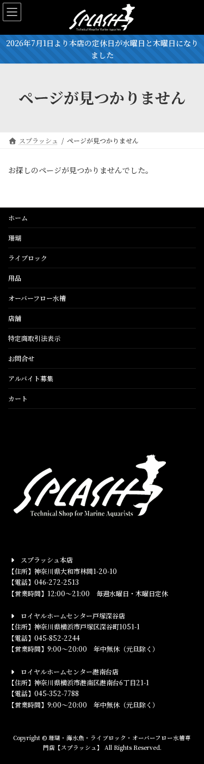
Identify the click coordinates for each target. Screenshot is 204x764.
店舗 (14, 318)
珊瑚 (14, 237)
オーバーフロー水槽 (37, 297)
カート (18, 398)
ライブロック (27, 257)
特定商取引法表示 (34, 338)
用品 (14, 277)
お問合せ (21, 358)
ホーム (18, 217)
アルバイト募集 (30, 378)
